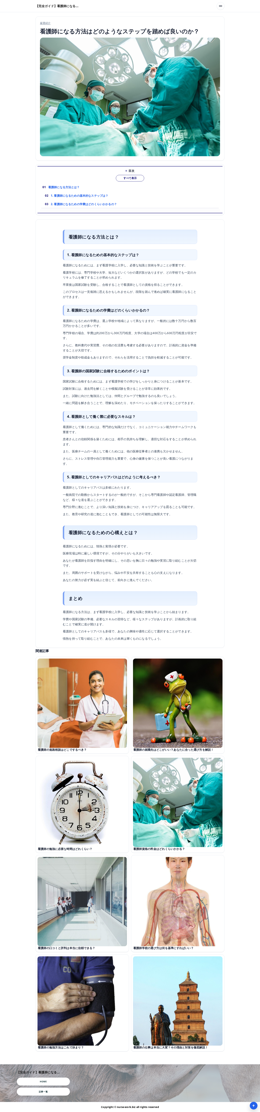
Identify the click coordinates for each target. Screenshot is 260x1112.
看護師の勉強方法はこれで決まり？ (61, 1047)
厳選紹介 (45, 23)
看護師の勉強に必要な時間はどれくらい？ (65, 849)
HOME (43, 1081)
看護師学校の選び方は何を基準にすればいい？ (163, 948)
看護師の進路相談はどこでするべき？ (62, 749)
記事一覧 (43, 1091)
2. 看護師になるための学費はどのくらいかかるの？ (84, 204)
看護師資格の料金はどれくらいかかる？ (159, 849)
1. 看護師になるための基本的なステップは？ (79, 196)
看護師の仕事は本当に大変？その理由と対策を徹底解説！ (170, 1047)
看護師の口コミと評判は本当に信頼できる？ (66, 948)
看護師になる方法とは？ (64, 187)
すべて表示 (130, 178)
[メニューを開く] (220, 6)
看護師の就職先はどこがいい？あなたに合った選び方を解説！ (173, 749)
